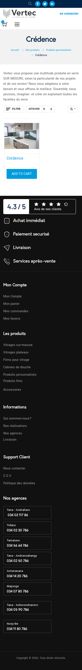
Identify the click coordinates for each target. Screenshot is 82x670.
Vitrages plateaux (15, 352)
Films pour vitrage (16, 360)
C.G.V (7, 476)
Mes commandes (15, 311)
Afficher (34, 109)
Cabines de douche (17, 367)
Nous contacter (14, 468)
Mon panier (11, 304)
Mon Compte (12, 296)
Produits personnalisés (58, 50)
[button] (73, 109)
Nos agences (12, 433)
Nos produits (33, 50)
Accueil (15, 50)
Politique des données (19, 483)
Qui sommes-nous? (17, 418)
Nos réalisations (15, 426)
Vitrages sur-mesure (18, 345)
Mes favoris (11, 318)
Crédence (41, 55)
